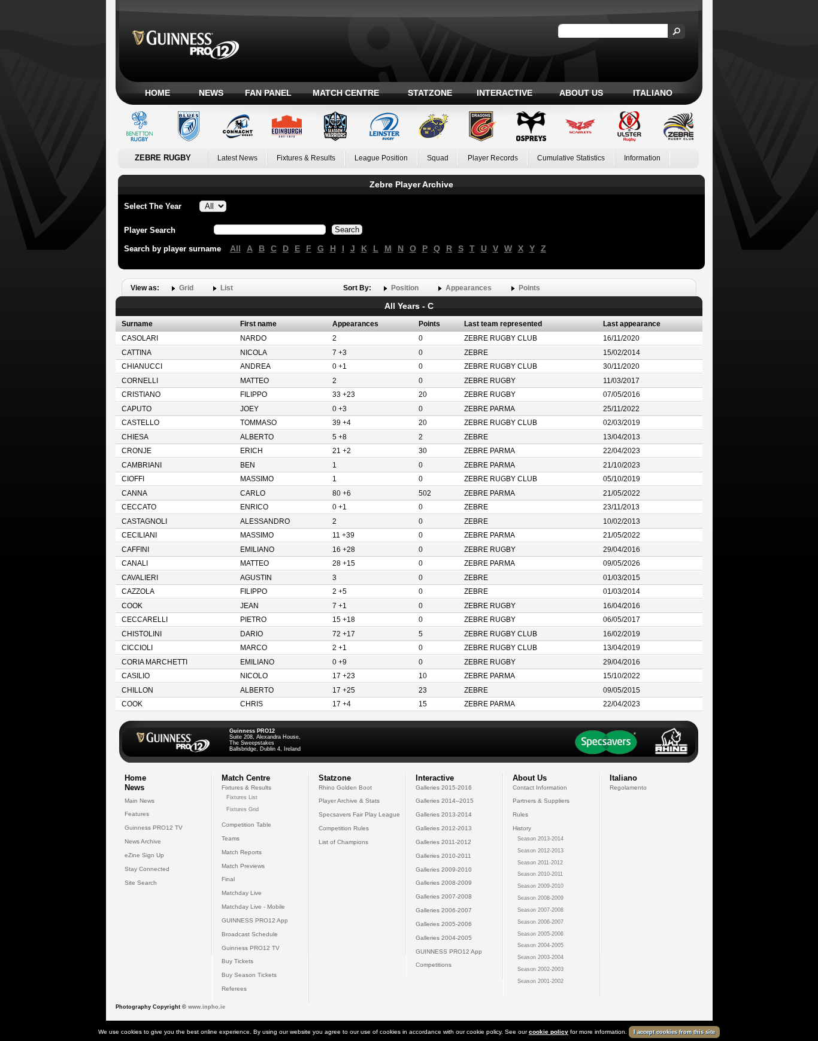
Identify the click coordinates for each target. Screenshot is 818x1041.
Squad (438, 158)
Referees (234, 988)
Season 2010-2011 (540, 874)
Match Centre (346, 93)
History (522, 828)
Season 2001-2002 (540, 981)
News (211, 93)
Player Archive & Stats (349, 800)
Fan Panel (268, 93)
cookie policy (548, 1031)
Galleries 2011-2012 (443, 842)
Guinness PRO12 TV (154, 827)
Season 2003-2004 (540, 957)
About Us (581, 93)
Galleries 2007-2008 (444, 896)
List (226, 288)
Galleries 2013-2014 (444, 814)
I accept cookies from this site (674, 1032)
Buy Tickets (237, 961)
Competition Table (246, 824)
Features (137, 814)
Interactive (504, 93)
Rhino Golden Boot (345, 787)
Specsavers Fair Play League (359, 814)
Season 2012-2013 (540, 851)
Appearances (469, 288)
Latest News (237, 158)
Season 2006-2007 (540, 922)
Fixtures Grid (242, 809)
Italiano (652, 93)
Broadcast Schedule (250, 934)
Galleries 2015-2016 (444, 787)
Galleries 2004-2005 (444, 937)
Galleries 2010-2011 (443, 855)
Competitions (434, 964)
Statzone (430, 93)
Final (228, 879)
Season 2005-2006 (540, 934)
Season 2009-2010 (540, 886)
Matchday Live (242, 893)
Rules (520, 814)
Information (642, 158)
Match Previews (243, 866)
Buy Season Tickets (249, 975)
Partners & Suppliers (541, 800)
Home (157, 93)
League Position (381, 158)
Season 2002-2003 (540, 969)
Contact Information (540, 787)
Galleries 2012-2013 (444, 828)
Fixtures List (241, 797)
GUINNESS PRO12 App (255, 920)
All (235, 248)
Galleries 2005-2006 (444, 924)
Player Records (493, 158)
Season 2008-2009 (540, 898)
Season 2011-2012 (540, 863)
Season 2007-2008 (540, 910)
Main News (139, 800)
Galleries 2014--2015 (445, 800)
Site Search (141, 882)
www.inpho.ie (206, 1007)
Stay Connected (147, 869)
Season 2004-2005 (540, 945)
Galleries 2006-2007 (444, 910)
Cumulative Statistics (571, 158)
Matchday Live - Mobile (253, 906)
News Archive (143, 841)
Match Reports (242, 852)
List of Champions (343, 842)
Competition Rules (344, 828)
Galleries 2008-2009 (444, 882)
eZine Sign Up (144, 855)
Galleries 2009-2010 (444, 869)
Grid (186, 288)
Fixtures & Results (306, 158)
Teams (231, 838)
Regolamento (628, 787)
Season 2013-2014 (540, 839)
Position (405, 288)
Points (529, 288)
